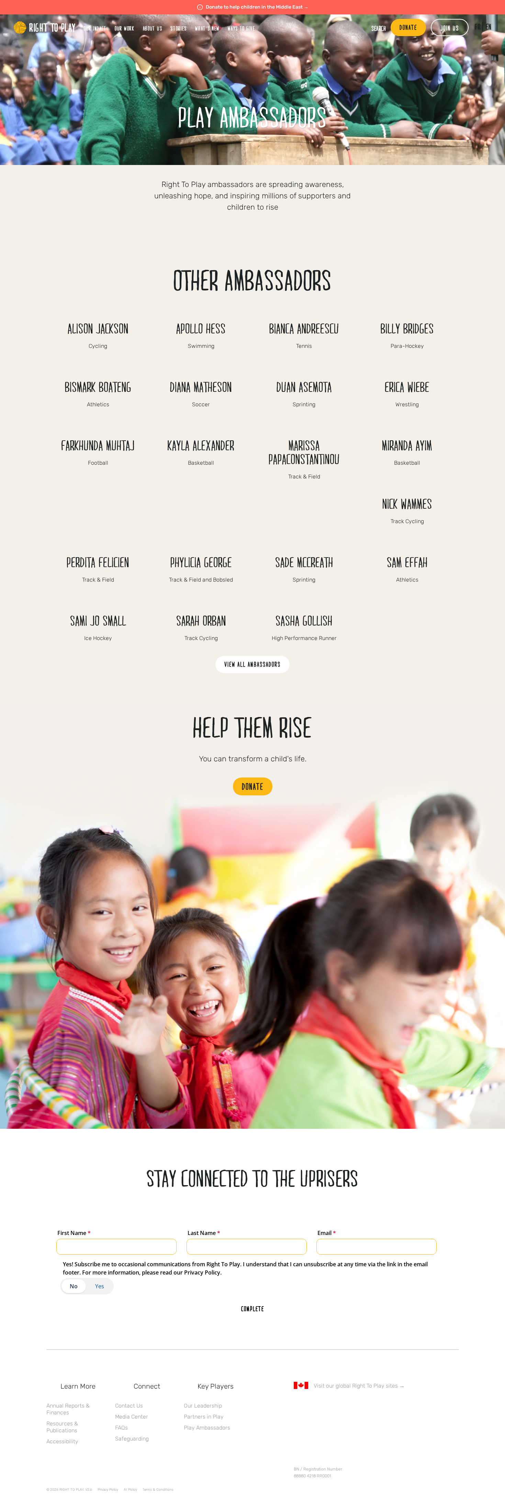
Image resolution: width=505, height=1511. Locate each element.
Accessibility (62, 1441)
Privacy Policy (108, 1490)
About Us (152, 28)
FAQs (121, 1427)
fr (478, 26)
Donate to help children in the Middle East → (257, 7)
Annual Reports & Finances (68, 1409)
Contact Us (129, 1405)
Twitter (312, 1405)
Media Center (131, 1416)
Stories (178, 28)
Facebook (297, 1405)
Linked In (341, 1405)
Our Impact (95, 28)
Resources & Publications (62, 1427)
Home (45, 27)
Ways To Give (241, 28)
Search (378, 28)
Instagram (326, 1405)
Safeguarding (132, 1438)
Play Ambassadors (207, 1427)
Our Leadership (203, 1405)
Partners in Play (204, 1416)
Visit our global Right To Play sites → (359, 1385)
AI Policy (130, 1490)
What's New (207, 28)
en (489, 26)
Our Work (125, 28)
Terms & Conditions (158, 1490)
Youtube (355, 1405)
